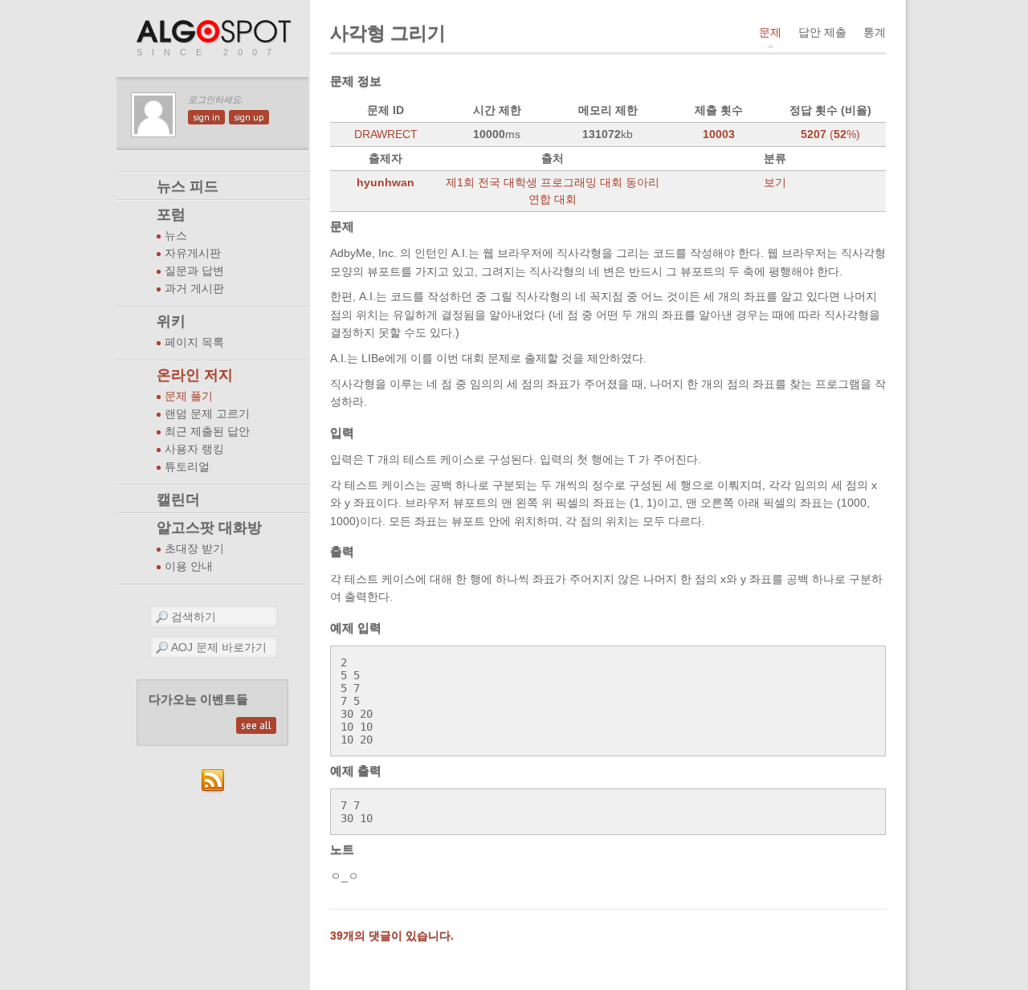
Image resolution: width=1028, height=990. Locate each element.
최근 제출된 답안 (207, 432)
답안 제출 (822, 32)
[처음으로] (215, 32)
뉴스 (176, 236)
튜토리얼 (187, 467)
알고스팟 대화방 (209, 527)
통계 (874, 32)
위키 (171, 321)
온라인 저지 (195, 375)
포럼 (171, 214)
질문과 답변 (194, 271)
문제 (770, 32)
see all (256, 725)
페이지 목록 (194, 342)
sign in (206, 117)
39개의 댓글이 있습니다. (392, 935)
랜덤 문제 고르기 (207, 414)
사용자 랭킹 (194, 449)
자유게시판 (193, 253)
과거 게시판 (194, 289)
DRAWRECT (386, 134)
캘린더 (178, 499)
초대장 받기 (194, 549)
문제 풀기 (189, 396)
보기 (775, 182)
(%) (830, 134)
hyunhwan (385, 182)
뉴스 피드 (187, 186)
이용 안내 (189, 566)
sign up (249, 117)
